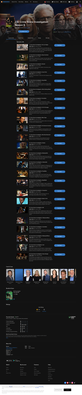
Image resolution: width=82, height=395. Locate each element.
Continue (67, 389)
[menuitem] (63, 2)
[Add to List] (14, 299)
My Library (22, 367)
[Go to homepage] (5, 2)
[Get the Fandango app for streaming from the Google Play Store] (16, 360)
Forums (49, 373)
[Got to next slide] (76, 276)
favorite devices (67, 31)
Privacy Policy (41, 386)
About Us (50, 367)
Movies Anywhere (37, 373)
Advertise (50, 376)
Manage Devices (23, 373)
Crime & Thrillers (9, 348)
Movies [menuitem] (26, 1)
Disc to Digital (36, 371)
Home (7, 367)
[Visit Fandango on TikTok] (75, 383)
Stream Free (8, 373)
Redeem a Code (23, 374)
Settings (21, 371)
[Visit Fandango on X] (70, 383)
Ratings (39, 38)
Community (38, 311)
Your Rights (37, 387)
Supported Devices (51, 369)
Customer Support (51, 371)
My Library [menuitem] (35, 1)
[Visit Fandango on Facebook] (65, 383)
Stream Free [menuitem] (14, 1)
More (55, 29)
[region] (41, 390)
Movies (7, 369)
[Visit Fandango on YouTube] (68, 383)
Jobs (49, 380)
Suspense (15, 347)
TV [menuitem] (30, 1)
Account (21, 369)
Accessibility (50, 378)
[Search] (80, 2)
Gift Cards (36, 374)
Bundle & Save (30, 38)
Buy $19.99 (24, 31)
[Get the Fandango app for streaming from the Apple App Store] (9, 360)
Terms (24, 386)
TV (6, 371)
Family (35, 369)
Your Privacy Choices (58, 389)
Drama (10, 347)
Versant (10, 386)
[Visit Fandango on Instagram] (72, 383)
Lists (35, 367)
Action (7, 347)
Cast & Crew (20, 38)
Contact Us (50, 374)
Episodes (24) (11, 38)
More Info (47, 38)
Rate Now (44, 311)
